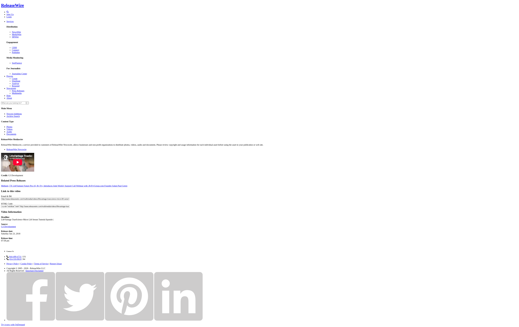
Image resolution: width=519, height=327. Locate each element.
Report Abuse (56, 264)
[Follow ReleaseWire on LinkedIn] (178, 320)
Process (9, 76)
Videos (9, 129)
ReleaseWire (12, 5)
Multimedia (17, 93)
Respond (15, 86)
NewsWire (16, 32)
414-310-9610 (15, 259)
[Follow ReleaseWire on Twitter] (80, 320)
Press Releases (18, 91)
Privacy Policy (12, 264)
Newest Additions (14, 114)
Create (14, 78)
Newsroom (11, 88)
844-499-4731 (15, 257)
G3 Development (8, 226)
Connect (15, 50)
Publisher (16, 52)
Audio (9, 132)
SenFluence (17, 63)
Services (10, 21)
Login (9, 17)
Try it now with (13, 324)
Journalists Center (19, 74)
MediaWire (16, 34)
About (9, 98)
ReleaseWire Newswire (16, 149)
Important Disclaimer (35, 271)
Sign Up (10, 14)
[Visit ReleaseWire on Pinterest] (129, 320)
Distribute (16, 81)
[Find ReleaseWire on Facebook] (30, 320)
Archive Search (13, 116)
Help (8, 96)
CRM (14, 47)
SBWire (15, 37)
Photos (9, 127)
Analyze (15, 83)
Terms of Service (41, 264)
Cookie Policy (26, 264)
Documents (11, 134)
